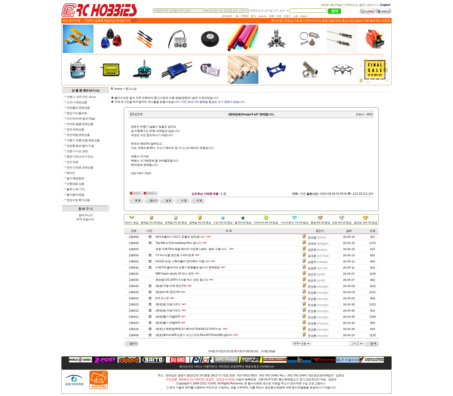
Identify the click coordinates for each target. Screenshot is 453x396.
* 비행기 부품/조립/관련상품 (82, 140)
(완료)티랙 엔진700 (167, 292)
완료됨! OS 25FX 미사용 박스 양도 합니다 (181, 279)
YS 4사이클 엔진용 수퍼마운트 (174, 255)
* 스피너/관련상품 (75, 102)
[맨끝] (272, 351)
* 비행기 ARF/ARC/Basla (80, 97)
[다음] (264, 351)
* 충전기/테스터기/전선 (78, 156)
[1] (224, 351)
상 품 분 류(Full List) (85, 90)
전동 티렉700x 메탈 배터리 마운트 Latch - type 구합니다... (191, 249)
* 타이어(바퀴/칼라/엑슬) (79, 118)
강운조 (340, 375)
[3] (231, 351)
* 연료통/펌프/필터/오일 (79, 145)
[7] (244, 351)
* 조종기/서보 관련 (76, 151)
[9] (251, 351)
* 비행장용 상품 (74, 183)
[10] (256, 351)
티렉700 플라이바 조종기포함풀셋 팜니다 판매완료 (187, 267)
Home (118, 88)
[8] (248, 351)
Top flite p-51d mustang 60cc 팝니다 (178, 243)
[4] (235, 351)
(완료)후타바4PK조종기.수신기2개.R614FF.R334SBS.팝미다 (194, 335)
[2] (228, 351)
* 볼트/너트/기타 (74, 189)
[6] (240, 351)
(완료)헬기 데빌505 (167, 316)
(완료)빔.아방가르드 (168, 304)
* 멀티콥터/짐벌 (74, 194)
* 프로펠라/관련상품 (77, 107)
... (260, 351)
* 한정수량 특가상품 (77, 200)
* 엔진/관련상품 (74, 129)
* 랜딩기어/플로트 (75, 113)
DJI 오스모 (162, 298)
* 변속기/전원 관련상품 (78, 167)
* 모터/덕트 (71, 162)
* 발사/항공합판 (74, 178)
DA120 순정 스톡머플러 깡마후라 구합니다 (182, 261)
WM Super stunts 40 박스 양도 (174, 273)
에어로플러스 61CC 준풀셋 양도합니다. (180, 236)
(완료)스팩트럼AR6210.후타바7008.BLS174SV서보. (188, 329)
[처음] (212, 351)
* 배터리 (69, 173)
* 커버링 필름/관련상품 (78, 124)
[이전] (219, 351)
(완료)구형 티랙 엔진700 (170, 286)
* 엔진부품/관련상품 (77, 135)
